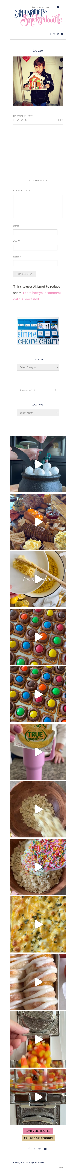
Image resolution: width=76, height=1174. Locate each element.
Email (16, 241)
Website (17, 256)
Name (16, 225)
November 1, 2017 (23, 116)
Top (60, 1167)
